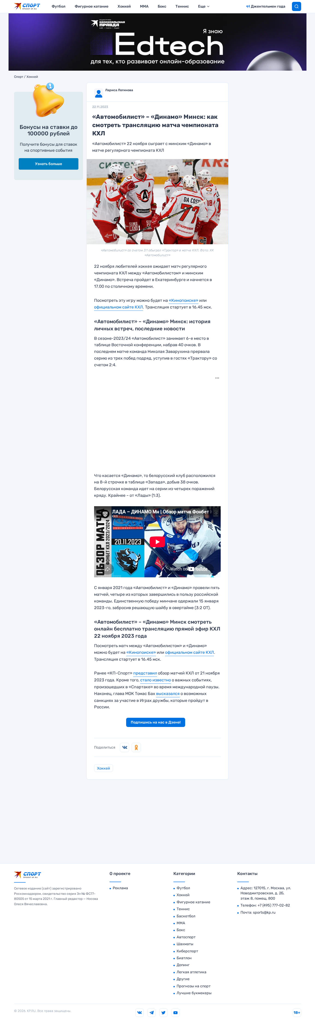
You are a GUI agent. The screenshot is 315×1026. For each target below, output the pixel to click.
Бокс (162, 6)
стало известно (155, 680)
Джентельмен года (268, 6)
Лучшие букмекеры (194, 993)
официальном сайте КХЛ (118, 307)
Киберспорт (187, 951)
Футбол (58, 6)
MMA (144, 6)
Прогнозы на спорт (194, 986)
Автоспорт (186, 937)
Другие (183, 979)
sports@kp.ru (264, 912)
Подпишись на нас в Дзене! (156, 722)
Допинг (183, 965)
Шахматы (185, 944)
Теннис (182, 6)
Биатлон (184, 958)
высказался (168, 693)
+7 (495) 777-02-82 (274, 905)
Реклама (120, 888)
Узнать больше (48, 164)
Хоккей (124, 6)
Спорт (18, 77)
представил (145, 673)
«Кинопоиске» (183, 300)
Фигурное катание (91, 6)
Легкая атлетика (191, 972)
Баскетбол (186, 916)
